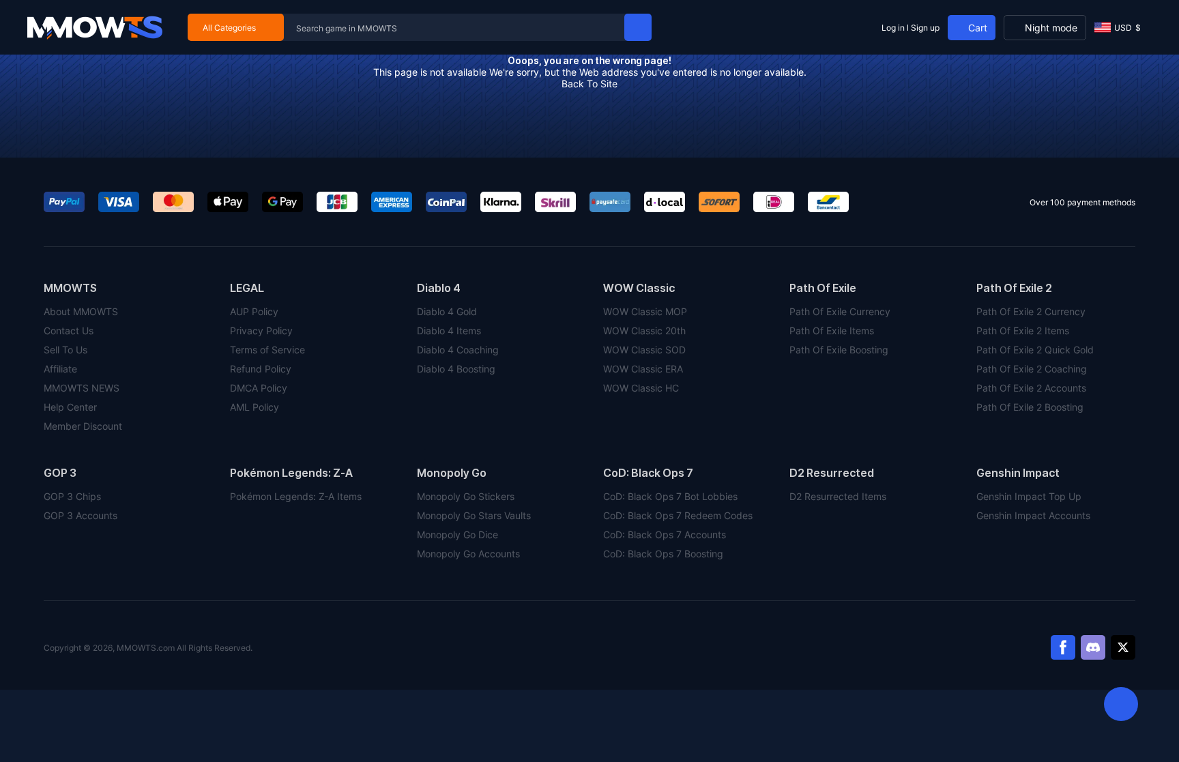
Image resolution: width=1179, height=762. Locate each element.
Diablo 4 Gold (447, 311)
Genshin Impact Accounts (1033, 515)
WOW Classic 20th (644, 330)
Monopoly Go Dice (457, 534)
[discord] (1093, 647)
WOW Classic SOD (644, 349)
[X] (1123, 647)
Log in (893, 28)
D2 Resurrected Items (837, 496)
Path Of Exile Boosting (838, 349)
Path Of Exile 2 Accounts (1031, 388)
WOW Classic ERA (643, 369)
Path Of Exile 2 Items (1022, 330)
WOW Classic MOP (645, 311)
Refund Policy (260, 369)
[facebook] (1063, 647)
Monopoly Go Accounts (468, 553)
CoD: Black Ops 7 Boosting (663, 553)
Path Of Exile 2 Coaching (1031, 369)
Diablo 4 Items (449, 330)
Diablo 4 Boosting (456, 369)
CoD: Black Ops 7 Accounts (664, 534)
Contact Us (68, 330)
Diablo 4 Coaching (458, 349)
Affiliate (60, 369)
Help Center (70, 407)
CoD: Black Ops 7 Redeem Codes (678, 515)
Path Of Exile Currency (839, 311)
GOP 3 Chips (72, 496)
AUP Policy (254, 311)
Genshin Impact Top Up (1028, 496)
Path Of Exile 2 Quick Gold (1035, 349)
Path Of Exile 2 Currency (1031, 311)
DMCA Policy (258, 388)
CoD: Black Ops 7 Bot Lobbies (670, 496)
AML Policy (254, 407)
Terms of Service (267, 349)
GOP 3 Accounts (80, 515)
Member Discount (83, 426)
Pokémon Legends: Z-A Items (296, 496)
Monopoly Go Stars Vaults (474, 515)
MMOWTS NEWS (81, 388)
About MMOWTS (81, 311)
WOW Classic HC (641, 388)
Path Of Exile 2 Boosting (1029, 407)
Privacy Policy (261, 330)
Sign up (925, 28)
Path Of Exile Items (831, 330)
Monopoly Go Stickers (465, 496)
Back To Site (589, 83)
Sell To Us (65, 349)
